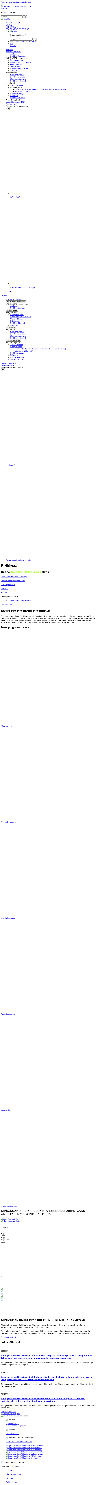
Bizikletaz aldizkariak (18, 338)
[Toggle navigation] (2, 4)
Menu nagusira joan (8, 2)
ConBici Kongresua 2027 (15, 359)
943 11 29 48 (15, 197)
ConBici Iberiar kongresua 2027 (13, 581)
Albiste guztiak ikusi (8, 1412)
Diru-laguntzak (6, 604)
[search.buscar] (24, 16)
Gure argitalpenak (17, 332)
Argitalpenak (11, 327)
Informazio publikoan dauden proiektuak (16, 600)
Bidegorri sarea (12, 310)
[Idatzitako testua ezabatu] (26, 16)
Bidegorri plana (16, 347)
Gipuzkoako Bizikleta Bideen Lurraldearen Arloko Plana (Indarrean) (40, 349)
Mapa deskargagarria (18, 336)
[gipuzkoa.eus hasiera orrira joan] (16, 6)
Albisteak (4, 589)
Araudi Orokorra (16, 345)
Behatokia (14, 355)
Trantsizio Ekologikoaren (26, 571)
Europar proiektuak (17, 357)
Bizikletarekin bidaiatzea (19, 323)
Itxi (8, 108)
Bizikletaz (4, 295)
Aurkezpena (14, 306)
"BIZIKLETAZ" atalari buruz (16, 302)
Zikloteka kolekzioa (17, 334)
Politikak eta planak (13, 340)
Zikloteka (4, 593)
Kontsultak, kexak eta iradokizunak (19, 1442)
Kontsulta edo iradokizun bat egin (22, 287)
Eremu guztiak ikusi (8, 1337)
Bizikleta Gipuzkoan (18, 308)
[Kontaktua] (4, 9)
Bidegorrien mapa (17, 315)
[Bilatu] (13, 31)
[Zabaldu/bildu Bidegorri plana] (23, 347)
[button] (11, 44)
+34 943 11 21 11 (12, 1434)
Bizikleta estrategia (17, 353)
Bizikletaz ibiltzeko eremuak (20, 317)
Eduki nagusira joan (23, 2)
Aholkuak (14, 325)
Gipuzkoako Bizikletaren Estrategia (14, 577)
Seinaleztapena (15, 321)
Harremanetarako (7, 365)
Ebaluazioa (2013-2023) (24, 351)
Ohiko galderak (16, 319)
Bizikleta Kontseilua (13, 299)
